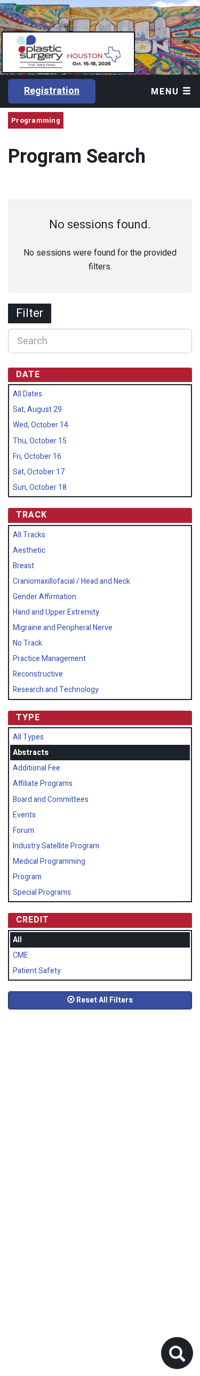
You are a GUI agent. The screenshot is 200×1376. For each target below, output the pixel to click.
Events (24, 815)
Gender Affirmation (44, 596)
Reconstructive (38, 674)
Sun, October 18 (40, 487)
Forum (23, 830)
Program (27, 876)
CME (20, 955)
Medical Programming (49, 861)
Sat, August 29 (37, 409)
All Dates (27, 394)
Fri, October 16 (37, 456)
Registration (51, 91)
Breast (23, 565)
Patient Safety (37, 970)
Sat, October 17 (39, 472)
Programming (35, 120)
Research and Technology (56, 689)
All (17, 939)
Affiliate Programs (43, 783)
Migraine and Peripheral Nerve (63, 627)
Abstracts (31, 752)
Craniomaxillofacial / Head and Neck (71, 581)
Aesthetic (29, 550)
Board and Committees (51, 799)
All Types (28, 737)
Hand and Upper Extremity (56, 612)
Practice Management (49, 658)
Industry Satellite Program (56, 846)
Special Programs (42, 892)
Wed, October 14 (40, 425)
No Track (27, 643)
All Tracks (29, 534)
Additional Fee (36, 768)
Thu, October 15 (40, 441)
